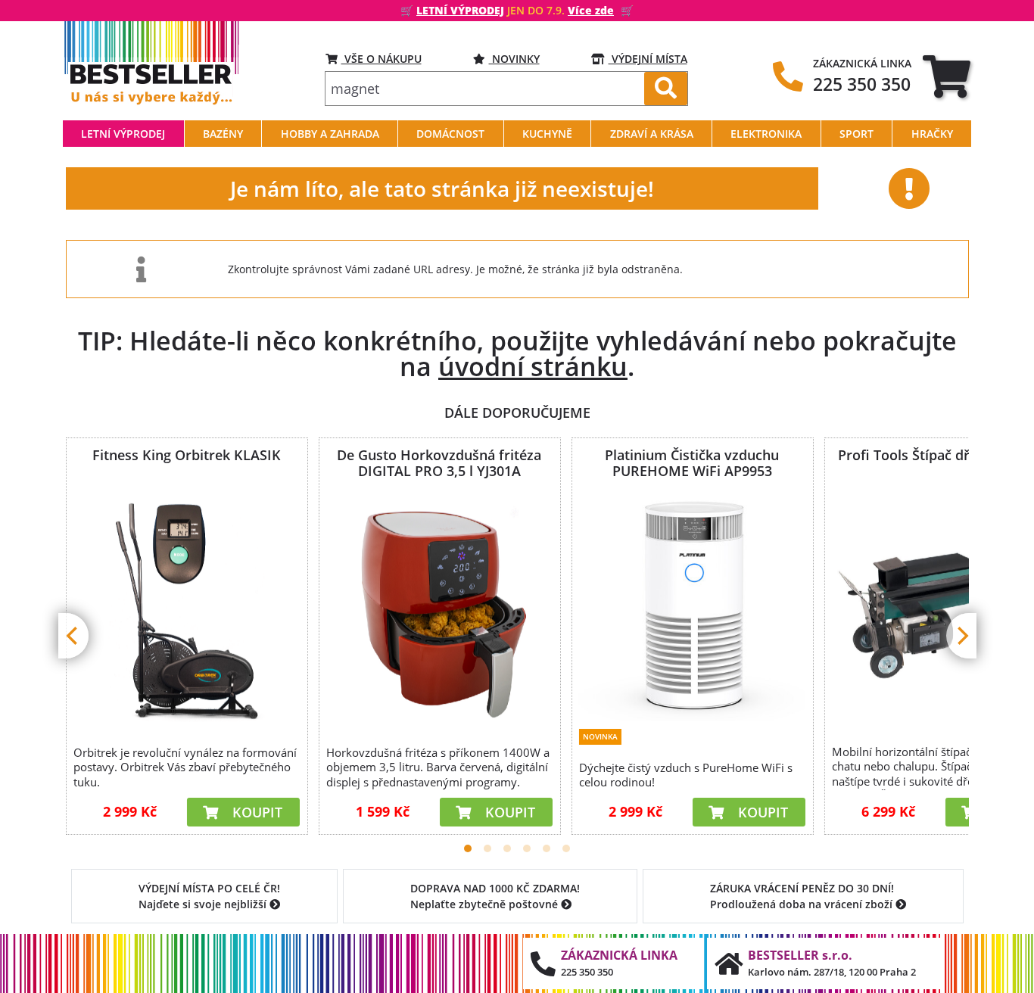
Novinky (514, 58)
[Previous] (73, 635)
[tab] (946, 76)
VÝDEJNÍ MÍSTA (648, 58)
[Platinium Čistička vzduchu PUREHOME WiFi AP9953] (692, 608)
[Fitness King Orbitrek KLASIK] (186, 609)
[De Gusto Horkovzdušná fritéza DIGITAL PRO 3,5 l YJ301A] (439, 609)
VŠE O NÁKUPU (381, 58)
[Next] (961, 635)
